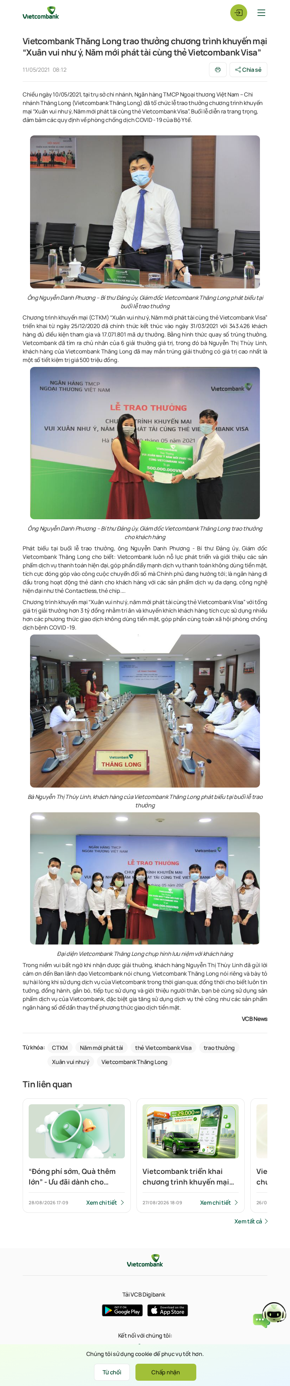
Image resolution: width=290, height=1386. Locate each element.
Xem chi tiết (101, 1202)
